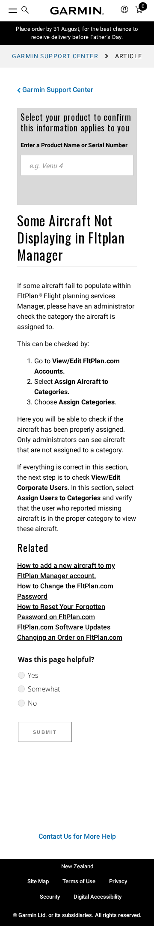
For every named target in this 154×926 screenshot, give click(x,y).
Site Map (38, 881)
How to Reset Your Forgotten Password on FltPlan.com (61, 611)
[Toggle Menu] (5, 8)
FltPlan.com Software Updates (63, 627)
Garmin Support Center (55, 56)
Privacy (118, 881)
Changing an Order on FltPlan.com (69, 637)
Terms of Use (78, 881)
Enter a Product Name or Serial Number (74, 145)
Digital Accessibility (97, 896)
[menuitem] (25, 11)
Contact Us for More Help (77, 836)
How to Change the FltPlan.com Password (65, 591)
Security (50, 896)
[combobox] (77, 165)
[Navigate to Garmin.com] (77, 10)
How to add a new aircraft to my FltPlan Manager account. (66, 570)
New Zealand (77, 866)
